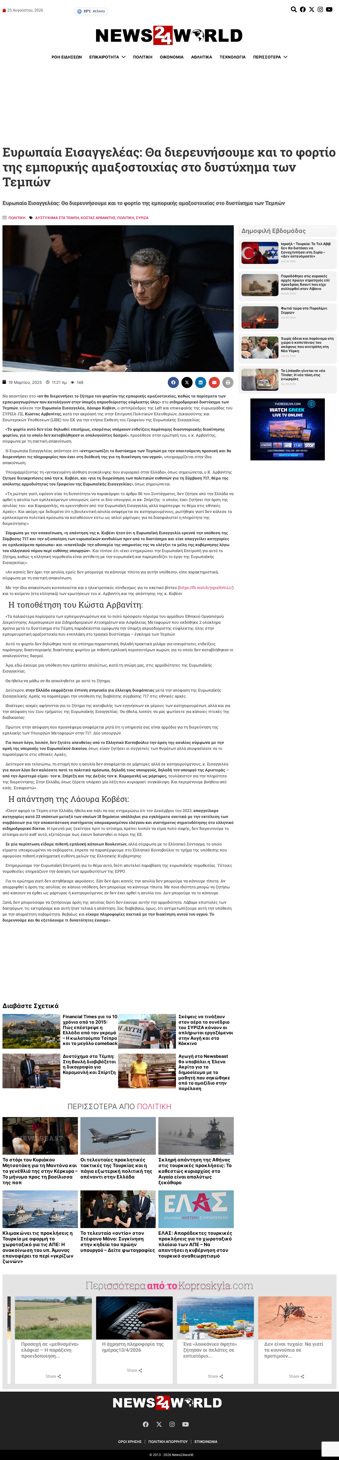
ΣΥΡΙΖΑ (142, 218)
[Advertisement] (169, 103)
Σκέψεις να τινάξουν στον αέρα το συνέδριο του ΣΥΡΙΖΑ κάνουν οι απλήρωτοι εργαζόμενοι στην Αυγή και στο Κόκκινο (205, 1030)
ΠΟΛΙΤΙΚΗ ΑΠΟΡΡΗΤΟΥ (168, 1441)
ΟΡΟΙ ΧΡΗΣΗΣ (130, 1441)
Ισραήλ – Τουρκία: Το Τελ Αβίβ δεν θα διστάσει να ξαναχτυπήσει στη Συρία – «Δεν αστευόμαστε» (306, 250)
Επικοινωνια (206, 1441)
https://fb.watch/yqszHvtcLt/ (205, 587)
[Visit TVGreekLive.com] (287, 429)
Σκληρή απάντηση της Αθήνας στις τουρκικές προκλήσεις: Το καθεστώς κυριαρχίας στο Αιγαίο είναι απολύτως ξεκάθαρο (195, 1171)
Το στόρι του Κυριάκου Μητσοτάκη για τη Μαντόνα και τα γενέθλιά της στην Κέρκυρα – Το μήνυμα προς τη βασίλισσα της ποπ (40, 1171)
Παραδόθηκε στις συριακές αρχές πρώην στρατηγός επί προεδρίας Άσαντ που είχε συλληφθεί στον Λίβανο (305, 282)
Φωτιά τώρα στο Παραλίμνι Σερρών (304, 310)
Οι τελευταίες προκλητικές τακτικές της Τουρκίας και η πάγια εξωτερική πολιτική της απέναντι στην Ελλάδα (116, 1168)
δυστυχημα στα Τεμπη (57, 218)
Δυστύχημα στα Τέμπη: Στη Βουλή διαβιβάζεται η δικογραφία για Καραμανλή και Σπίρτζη (89, 1064)
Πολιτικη (16, 218)
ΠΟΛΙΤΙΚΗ (125, 218)
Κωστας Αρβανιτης (98, 218)
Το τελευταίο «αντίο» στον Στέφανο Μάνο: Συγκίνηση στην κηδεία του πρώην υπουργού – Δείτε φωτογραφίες (117, 1241)
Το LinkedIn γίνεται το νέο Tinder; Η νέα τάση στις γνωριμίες (303, 374)
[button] (173, 382)
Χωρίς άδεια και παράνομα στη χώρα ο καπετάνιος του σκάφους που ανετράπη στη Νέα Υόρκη (307, 344)
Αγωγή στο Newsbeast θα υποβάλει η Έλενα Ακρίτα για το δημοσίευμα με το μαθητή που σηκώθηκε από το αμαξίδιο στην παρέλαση (204, 1072)
